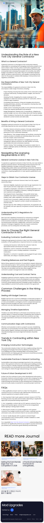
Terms (37, 519)
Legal (41, 519)
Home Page (5, 514)
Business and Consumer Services (12, 32)
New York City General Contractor (20, 422)
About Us (29, 519)
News (11, 514)
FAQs (16, 514)
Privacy (33, 519)
